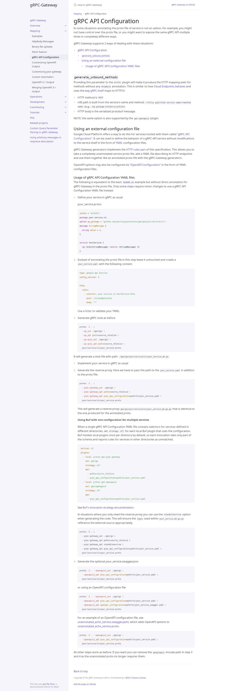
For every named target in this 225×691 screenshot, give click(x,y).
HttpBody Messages (43, 41)
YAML (119, 143)
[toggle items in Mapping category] (65, 31)
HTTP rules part (136, 149)
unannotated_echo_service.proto (98, 626)
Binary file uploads (42, 46)
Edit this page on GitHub (85, 684)
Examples (37, 36)
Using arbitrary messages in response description (45, 139)
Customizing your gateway (46, 71)
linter (88, 311)
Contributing (37, 107)
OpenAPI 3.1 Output (43, 82)
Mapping (35, 30)
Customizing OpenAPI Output (44, 64)
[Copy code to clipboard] (191, 212)
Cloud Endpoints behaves (169, 86)
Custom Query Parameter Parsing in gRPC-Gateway (44, 130)
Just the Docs (49, 684)
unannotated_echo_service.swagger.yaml (103, 622)
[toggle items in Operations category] (65, 96)
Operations (36, 96)
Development (37, 101)
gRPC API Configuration (45, 57)
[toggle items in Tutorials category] (65, 112)
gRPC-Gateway (43, 5)
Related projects (39, 122)
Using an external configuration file (104, 60)
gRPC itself (97, 90)
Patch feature (39, 51)
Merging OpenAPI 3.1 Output (44, 89)
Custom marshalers (43, 76)
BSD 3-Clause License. (136, 677)
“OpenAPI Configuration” (145, 165)
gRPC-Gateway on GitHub (183, 4)
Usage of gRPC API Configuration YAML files (112, 66)
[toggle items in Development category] (65, 102)
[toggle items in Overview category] (65, 25)
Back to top (81, 671)
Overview (35, 25)
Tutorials (35, 112)
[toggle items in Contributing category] (65, 107)
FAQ (32, 117)
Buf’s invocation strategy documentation (108, 507)
